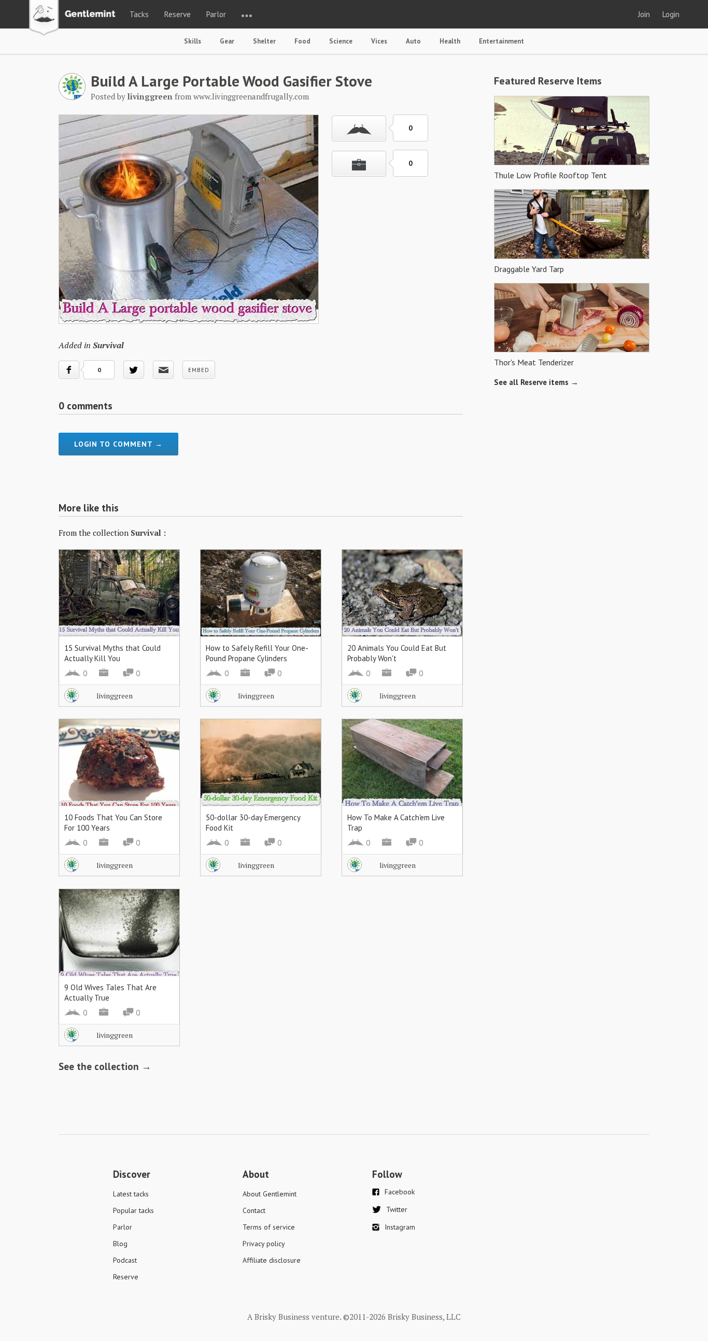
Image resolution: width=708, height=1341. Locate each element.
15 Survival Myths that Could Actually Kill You (112, 653)
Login (670, 14)
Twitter (396, 1209)
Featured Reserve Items (548, 81)
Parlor (216, 14)
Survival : (148, 532)
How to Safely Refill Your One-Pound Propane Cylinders (257, 653)
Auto (413, 41)
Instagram (400, 1227)
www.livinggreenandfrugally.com (251, 96)
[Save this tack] (359, 164)
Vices (379, 41)
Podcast (125, 1260)
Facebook (400, 1191)
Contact (254, 1210)
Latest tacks (131, 1194)
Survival (108, 345)
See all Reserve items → (536, 382)
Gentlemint (75, 18)
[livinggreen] (72, 97)
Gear (227, 41)
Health (450, 41)
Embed (198, 370)
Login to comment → (118, 444)
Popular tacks (133, 1210)
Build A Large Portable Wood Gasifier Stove (231, 81)
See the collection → (105, 1066)
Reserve (177, 14)
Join (644, 14)
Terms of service (269, 1227)
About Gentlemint (269, 1194)
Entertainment (501, 41)
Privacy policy (264, 1243)
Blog (120, 1243)
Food (302, 41)
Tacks (139, 14)
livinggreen (114, 696)
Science (340, 41)
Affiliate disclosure (272, 1260)
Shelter (264, 41)
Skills (192, 41)
